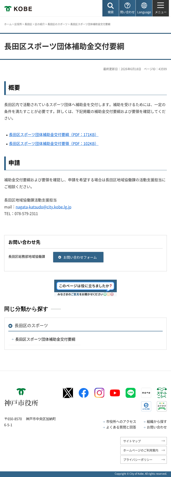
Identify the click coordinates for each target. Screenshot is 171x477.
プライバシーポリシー (137, 459)
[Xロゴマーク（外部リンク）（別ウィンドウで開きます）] (68, 393)
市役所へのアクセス (121, 421)
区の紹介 (40, 24)
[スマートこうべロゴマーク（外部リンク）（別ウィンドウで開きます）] (162, 393)
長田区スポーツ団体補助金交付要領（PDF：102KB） (53, 143)
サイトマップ (132, 441)
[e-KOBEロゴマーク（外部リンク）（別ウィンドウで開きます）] (146, 406)
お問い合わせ (157, 427)
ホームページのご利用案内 (140, 450)
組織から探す (157, 421)
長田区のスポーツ (58, 24)
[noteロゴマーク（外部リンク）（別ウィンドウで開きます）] (146, 393)
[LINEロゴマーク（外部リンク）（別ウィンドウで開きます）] (131, 393)
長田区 (28, 24)
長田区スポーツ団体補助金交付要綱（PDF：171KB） (53, 134)
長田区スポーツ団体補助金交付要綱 (45, 339)
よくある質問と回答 (121, 427)
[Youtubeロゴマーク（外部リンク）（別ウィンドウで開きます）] (115, 393)
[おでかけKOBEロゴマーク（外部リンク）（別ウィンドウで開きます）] (162, 406)
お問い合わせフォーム (80, 257)
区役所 (18, 24)
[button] (110, 8)
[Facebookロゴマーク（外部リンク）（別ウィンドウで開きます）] (84, 393)
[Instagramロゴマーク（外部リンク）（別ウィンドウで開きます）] (99, 393)
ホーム (8, 24)
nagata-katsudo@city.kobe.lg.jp (43, 207)
